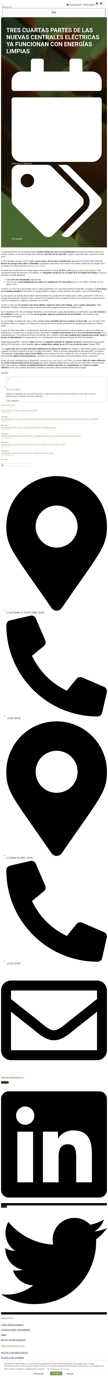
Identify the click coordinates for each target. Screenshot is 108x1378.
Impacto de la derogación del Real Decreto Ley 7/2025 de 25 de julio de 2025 (33, 444)
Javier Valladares (13, 389)
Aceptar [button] (56, 1373)
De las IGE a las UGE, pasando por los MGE (19, 410)
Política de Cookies (12, 1358)
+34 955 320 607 (89, 5)
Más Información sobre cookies (58, 1369)
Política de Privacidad (14, 1353)
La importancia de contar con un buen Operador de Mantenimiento (28, 427)
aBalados (11, 360)
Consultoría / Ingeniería (15, 1330)
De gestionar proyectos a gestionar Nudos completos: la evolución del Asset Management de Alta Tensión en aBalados (50, 419)
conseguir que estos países (50, 360)
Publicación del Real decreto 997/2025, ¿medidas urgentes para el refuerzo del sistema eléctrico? (41, 436)
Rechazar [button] (70, 1373)
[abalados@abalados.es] (54, 1072)
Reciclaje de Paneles (13, 1340)
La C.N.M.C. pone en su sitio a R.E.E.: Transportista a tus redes (27, 453)
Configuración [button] (38, 1373)
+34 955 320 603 (75, 5)
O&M (3, 1335)
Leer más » (4, 416)
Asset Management (12, 1325)
